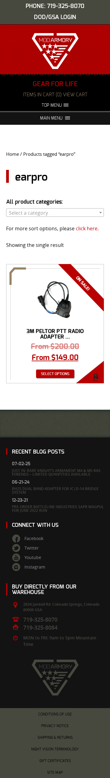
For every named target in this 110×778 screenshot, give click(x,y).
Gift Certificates (55, 761)
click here (86, 228)
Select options (55, 374)
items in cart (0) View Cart (55, 94)
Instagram (34, 567)
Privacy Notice (55, 726)
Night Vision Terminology (55, 749)
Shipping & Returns (55, 737)
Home (12, 154)
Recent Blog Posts (38, 452)
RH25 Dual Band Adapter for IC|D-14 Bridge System (55, 490)
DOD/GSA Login (55, 17)
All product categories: (34, 202)
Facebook (33, 538)
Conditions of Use (55, 714)
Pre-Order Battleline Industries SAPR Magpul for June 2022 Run (58, 508)
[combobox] (55, 212)
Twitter (31, 548)
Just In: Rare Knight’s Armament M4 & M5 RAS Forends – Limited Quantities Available (56, 472)
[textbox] (55, 213)
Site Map (55, 772)
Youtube (32, 557)
